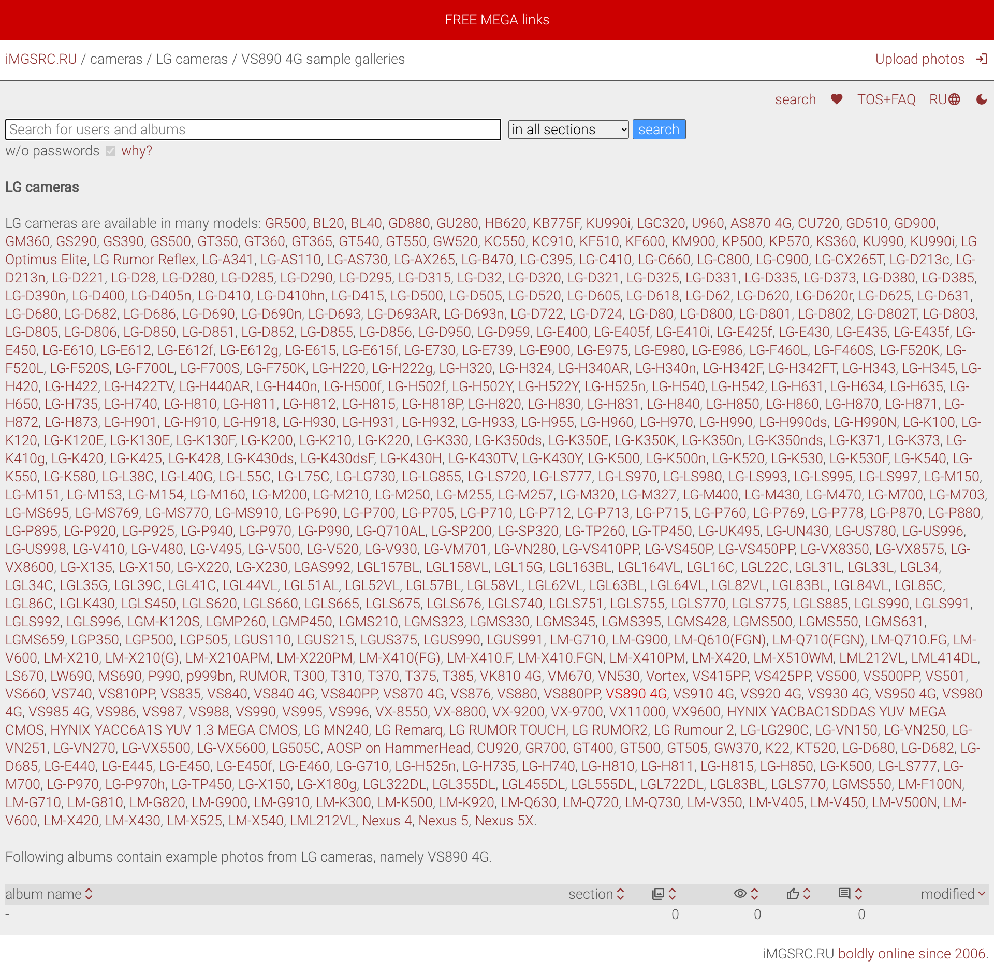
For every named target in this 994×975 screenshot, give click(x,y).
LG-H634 (857, 386)
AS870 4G (761, 223)
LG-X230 (262, 567)
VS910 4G (703, 693)
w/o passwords (52, 150)
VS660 (25, 693)
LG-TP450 (662, 531)
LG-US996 (932, 531)
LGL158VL (457, 567)
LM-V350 (714, 802)
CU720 (819, 223)
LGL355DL (463, 784)
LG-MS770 (177, 513)
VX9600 (696, 712)
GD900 (915, 223)
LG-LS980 (692, 476)
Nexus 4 (387, 820)
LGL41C (192, 585)
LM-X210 (71, 658)
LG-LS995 (823, 476)
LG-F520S (79, 368)
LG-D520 (534, 296)
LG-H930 (309, 422)
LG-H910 (190, 422)
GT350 (217, 241)
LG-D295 (365, 277)
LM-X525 (194, 820)
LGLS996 (93, 621)
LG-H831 (613, 404)
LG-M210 (341, 494)
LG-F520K (910, 350)
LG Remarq (409, 730)
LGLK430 (87, 603)
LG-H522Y (548, 386)
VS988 (209, 712)
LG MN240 (336, 730)
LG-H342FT (802, 368)
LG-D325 (652, 277)
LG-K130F (205, 440)
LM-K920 (466, 802)
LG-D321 (593, 277)
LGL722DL (672, 784)
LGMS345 (565, 621)
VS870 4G (413, 693)
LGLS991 (942, 603)
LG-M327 (649, 494)
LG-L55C (245, 476)
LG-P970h (135, 784)
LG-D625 (884, 296)
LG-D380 (889, 277)
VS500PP (891, 676)
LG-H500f (353, 386)
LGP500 (149, 640)
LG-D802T (886, 314)
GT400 (593, 748)
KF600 (645, 241)
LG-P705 (428, 513)
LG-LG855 (431, 476)
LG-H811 (249, 404)
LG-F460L (778, 350)
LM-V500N (904, 802)
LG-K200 (267, 440)
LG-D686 (149, 314)
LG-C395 (546, 259)
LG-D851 (208, 332)
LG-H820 (494, 404)
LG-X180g (327, 784)
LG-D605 (593, 296)
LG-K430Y (551, 458)
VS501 (945, 676)
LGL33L (870, 567)
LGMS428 (697, 621)
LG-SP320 (528, 531)
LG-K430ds (260, 458)
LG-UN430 (797, 531)
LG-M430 (772, 494)
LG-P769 (779, 513)
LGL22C (765, 567)
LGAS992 (322, 567)
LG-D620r (824, 296)
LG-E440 (69, 766)
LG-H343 (869, 368)
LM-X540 (256, 820)
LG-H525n (615, 386)
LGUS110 (262, 640)
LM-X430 (132, 820)
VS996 (349, 712)
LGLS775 (759, 603)
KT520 (816, 748)
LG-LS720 (497, 476)
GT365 (311, 241)
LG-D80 (651, 314)
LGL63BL (616, 585)
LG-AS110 (290, 259)
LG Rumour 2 (694, 730)
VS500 (836, 676)
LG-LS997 (888, 476)
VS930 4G (838, 693)
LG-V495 (215, 549)
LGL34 (919, 567)
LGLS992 (32, 621)
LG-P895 (31, 531)
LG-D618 (652, 296)
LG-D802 (824, 314)
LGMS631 (894, 621)
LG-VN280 (525, 549)
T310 (346, 676)
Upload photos (920, 59)
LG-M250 (402, 494)
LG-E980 (659, 350)
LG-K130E (140, 440)
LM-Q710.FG (909, 640)
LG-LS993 (757, 476)
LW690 (71, 676)
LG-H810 (190, 404)
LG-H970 (666, 422)
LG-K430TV (482, 458)
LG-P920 (90, 531)
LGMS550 (828, 621)
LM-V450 (838, 802)
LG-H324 (525, 368)
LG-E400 (562, 332)
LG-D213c (919, 259)
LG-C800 (723, 259)
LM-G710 (578, 640)
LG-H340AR (593, 368)
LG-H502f (417, 386)
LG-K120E (73, 440)
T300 (309, 676)
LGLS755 (637, 603)
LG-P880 (954, 513)
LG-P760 (720, 513)
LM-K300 (343, 802)
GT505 (687, 748)
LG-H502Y (482, 386)
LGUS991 (515, 640)
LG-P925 (148, 531)
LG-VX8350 (834, 549)
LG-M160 (217, 494)
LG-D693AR (402, 314)
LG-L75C (303, 476)
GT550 (406, 241)
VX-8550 (401, 712)
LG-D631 (943, 296)
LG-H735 (71, 404)
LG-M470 (833, 494)
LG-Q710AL (390, 531)
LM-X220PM (314, 658)
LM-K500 (405, 802)
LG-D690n (271, 314)
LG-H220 (339, 368)
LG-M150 (952, 476)
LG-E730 (430, 350)
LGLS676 (454, 603)
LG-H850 (732, 404)
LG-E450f (244, 766)
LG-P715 (662, 513)
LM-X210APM (227, 658)
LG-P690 (311, 513)
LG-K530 (797, 458)
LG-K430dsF (337, 458)
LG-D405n (161, 296)
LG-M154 (156, 494)
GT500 (640, 748)
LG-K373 (914, 440)
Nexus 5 (443, 820)
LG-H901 (130, 422)
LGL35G (84, 585)
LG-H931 (369, 422)
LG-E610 (68, 350)
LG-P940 (207, 531)
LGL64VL (677, 585)
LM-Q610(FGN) (720, 640)
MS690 (120, 676)
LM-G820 (157, 802)
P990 (164, 676)
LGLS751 (576, 603)
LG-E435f (921, 332)
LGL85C (919, 585)
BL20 (328, 223)
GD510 (867, 223)
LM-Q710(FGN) (818, 640)
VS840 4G (284, 693)
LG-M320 (587, 494)
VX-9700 (577, 712)
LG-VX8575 (909, 549)
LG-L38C (128, 476)
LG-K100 (929, 422)
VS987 (162, 712)
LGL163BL (580, 567)
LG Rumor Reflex (144, 259)
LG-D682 (90, 314)
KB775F (556, 223)
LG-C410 (605, 259)
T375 (420, 676)
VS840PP (349, 693)
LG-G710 (362, 766)
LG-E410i (683, 332)
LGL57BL (433, 585)
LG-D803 (949, 314)
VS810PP (126, 693)
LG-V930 (391, 549)
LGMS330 (500, 621)
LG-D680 (31, 314)
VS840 (227, 693)
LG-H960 (607, 422)
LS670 (24, 676)
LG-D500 (416, 296)
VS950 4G (905, 693)
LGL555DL (602, 784)
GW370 (736, 748)
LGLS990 (881, 603)
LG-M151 (33, 494)
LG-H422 (71, 386)
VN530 (619, 676)
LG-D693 (334, 314)
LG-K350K (645, 440)
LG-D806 (90, 332)
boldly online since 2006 (912, 953)
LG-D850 (149, 332)
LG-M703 (957, 494)
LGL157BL (388, 567)
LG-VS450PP (756, 549)
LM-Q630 (529, 802)
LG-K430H (411, 458)
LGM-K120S (163, 621)
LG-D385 (948, 277)
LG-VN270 (84, 748)
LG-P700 (369, 513)
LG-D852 (267, 332)
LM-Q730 (653, 802)
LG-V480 (157, 549)
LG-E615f (370, 350)
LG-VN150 (846, 730)
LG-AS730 (357, 259)
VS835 (180, 693)
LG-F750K (276, 368)
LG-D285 (247, 277)
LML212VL (872, 658)
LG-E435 (861, 332)
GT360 (264, 241)
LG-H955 (547, 422)
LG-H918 (249, 422)
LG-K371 (855, 440)
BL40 (366, 223)
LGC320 (661, 223)
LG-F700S (210, 368)
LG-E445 (127, 766)
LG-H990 (726, 422)
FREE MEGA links (497, 19)
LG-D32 (479, 277)
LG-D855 (326, 332)
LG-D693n (474, 314)
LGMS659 (35, 640)
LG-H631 (797, 386)
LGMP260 (236, 621)
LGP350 (95, 640)
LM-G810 (95, 802)
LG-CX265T (849, 259)
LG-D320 (534, 277)
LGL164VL (649, 567)
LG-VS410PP (600, 549)
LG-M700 (895, 494)
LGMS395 (631, 621)
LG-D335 (770, 277)
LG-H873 (71, 422)
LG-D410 (224, 296)
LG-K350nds (785, 440)
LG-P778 (837, 513)
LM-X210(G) (142, 658)
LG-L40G (186, 476)
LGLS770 (698, 603)
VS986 (116, 712)
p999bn (209, 676)
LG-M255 (464, 494)
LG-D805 (31, 332)
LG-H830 (554, 404)
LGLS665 (331, 603)
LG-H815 (369, 404)
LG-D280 (188, 277)
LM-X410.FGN (560, 658)
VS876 (470, 693)
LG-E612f (185, 350)
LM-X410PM (647, 658)
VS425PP (782, 676)
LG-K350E (578, 440)
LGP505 (204, 640)
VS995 (302, 712)
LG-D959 (503, 332)
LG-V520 (332, 549)
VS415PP (720, 676)
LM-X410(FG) (400, 658)
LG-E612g (249, 350)
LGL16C (710, 567)
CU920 (498, 748)
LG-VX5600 (231, 748)
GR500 (285, 223)
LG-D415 (357, 296)
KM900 (693, 241)
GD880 (409, 223)
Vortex (666, 676)
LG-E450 (184, 766)
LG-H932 (428, 422)
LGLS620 (209, 603)
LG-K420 (77, 458)
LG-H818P (432, 404)
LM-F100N (930, 784)
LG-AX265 (424, 259)
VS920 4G (770, 693)
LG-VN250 (915, 730)
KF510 (599, 241)
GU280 (457, 223)
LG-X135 (86, 567)
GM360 (27, 241)
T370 (383, 676)
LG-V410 (98, 549)
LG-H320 (465, 368)
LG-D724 (595, 314)
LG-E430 (804, 332)
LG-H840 (673, 404)
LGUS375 (388, 640)
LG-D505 (475, 296)
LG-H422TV (138, 386)
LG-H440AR (214, 386)
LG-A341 (228, 259)
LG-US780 (865, 531)
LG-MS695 (37, 513)
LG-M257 (525, 494)
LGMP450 (302, 621)
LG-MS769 (107, 513)
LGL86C (29, 603)
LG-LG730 (366, 476)
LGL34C (29, 585)
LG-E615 (310, 350)
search (795, 99)
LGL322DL (394, 784)
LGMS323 (434, 621)
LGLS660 (270, 603)
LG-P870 (896, 513)
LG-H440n (286, 386)
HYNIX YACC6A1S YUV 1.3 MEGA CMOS (174, 730)
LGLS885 (820, 603)
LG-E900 (545, 350)
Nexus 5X (504, 820)
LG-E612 (125, 350)
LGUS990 (451, 640)
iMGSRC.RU (41, 59)
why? (136, 150)
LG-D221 (78, 277)
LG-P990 (324, 531)
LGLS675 (393, 603)
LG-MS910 (247, 513)
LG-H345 (928, 368)
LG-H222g (402, 368)
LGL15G (518, 567)
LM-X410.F (479, 658)
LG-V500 (274, 549)
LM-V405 (776, 802)
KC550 (504, 241)
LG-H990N (865, 422)
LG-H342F (732, 368)
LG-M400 (710, 494)
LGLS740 (515, 603)
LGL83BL (799, 585)
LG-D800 (706, 314)
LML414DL (944, 658)
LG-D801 (765, 314)
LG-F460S (843, 350)
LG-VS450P (678, 549)
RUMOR (263, 676)
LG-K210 (325, 440)
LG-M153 (94, 494)
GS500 (170, 241)
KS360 (836, 241)
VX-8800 (460, 712)
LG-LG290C (774, 730)
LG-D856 (385, 332)
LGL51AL (311, 585)
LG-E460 (304, 766)
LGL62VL (555, 585)
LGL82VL (738, 585)
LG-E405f (622, 332)
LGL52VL (372, 585)
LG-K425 (136, 458)
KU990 (883, 241)
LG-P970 (265, 531)
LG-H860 (792, 404)
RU (945, 99)
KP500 (742, 241)
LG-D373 (829, 277)
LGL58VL (494, 585)
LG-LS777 (562, 476)
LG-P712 (545, 513)
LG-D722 (536, 314)
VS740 (72, 693)
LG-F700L (144, 368)
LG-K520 (738, 458)
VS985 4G (59, 712)
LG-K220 (384, 440)
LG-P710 (486, 513)
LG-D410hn (291, 296)
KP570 (789, 241)
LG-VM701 (455, 549)
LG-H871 (911, 404)
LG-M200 (279, 494)
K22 (777, 748)
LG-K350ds (508, 440)
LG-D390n (35, 296)
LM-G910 (282, 802)
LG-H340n (665, 368)
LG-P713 (603, 513)
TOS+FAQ (886, 99)
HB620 (506, 223)
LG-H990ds (793, 422)
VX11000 (637, 712)
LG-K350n (712, 440)
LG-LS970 (627, 476)
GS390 (123, 241)
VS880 (517, 693)
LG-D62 (707, 296)
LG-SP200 (461, 531)
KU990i (608, 223)
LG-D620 (763, 296)
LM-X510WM (793, 658)
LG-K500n (676, 458)
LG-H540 (678, 386)
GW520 (455, 241)
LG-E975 (602, 350)
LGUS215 (325, 640)
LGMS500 (763, 621)
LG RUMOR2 (610, 730)
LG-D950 (444, 332)
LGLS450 (148, 603)
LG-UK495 (729, 531)
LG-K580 (69, 476)
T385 (458, 676)
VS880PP (572, 693)
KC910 (552, 241)
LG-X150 (145, 567)
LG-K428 (194, 458)
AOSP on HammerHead (399, 748)
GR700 (545, 748)
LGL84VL (861, 585)
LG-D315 (424, 277)
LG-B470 (487, 259)
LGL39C (138, 585)
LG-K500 (614, 458)
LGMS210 (368, 621)
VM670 (570, 676)
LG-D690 (208, 314)
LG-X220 (203, 567)
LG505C (296, 748)
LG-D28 (133, 277)
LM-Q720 (591, 802)
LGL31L (818, 567)
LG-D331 (711, 277)
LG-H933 (488, 422)
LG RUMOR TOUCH (507, 730)
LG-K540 (920, 458)
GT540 (359, 241)
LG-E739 (487, 350)
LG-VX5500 (156, 748)
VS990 (256, 712)
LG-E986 (717, 350)
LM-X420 (719, 658)
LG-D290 (306, 277)
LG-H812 (309, 404)
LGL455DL (533, 784)
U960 (708, 223)
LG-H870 (852, 404)
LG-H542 (738, 386)
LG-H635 (916, 386)
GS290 (76, 241)
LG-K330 (442, 440)
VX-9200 (518, 712)
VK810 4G (511, 676)
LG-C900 (782, 259)
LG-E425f (744, 332)
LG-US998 (35, 549)
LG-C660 (664, 259)
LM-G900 (640, 640)
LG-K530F (858, 458)
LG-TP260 (595, 531)
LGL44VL (250, 585)
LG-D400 (98, 296)
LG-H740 (130, 404)
